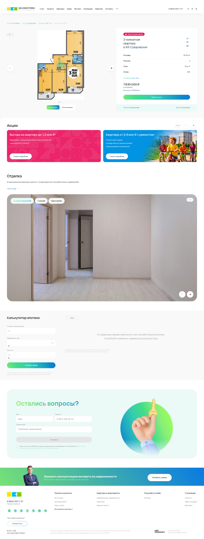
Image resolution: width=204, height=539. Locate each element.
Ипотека (77, 9)
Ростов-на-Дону (13, 23)
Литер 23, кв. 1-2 (45, 23)
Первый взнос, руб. (13, 338)
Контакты (109, 9)
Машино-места (103, 505)
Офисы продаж (191, 502)
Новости (188, 498)
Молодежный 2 (60, 502)
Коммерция (88, 9)
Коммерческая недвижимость (108, 498)
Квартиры (60, 9)
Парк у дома (59, 505)
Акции (69, 9)
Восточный (59, 498)
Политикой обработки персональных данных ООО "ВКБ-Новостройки (52, 447)
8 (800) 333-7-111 (176, 9)
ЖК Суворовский (29, 23)
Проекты (50, 9)
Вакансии (99, 9)
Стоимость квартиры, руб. (15, 326)
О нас (42, 9)
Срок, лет (10, 350)
